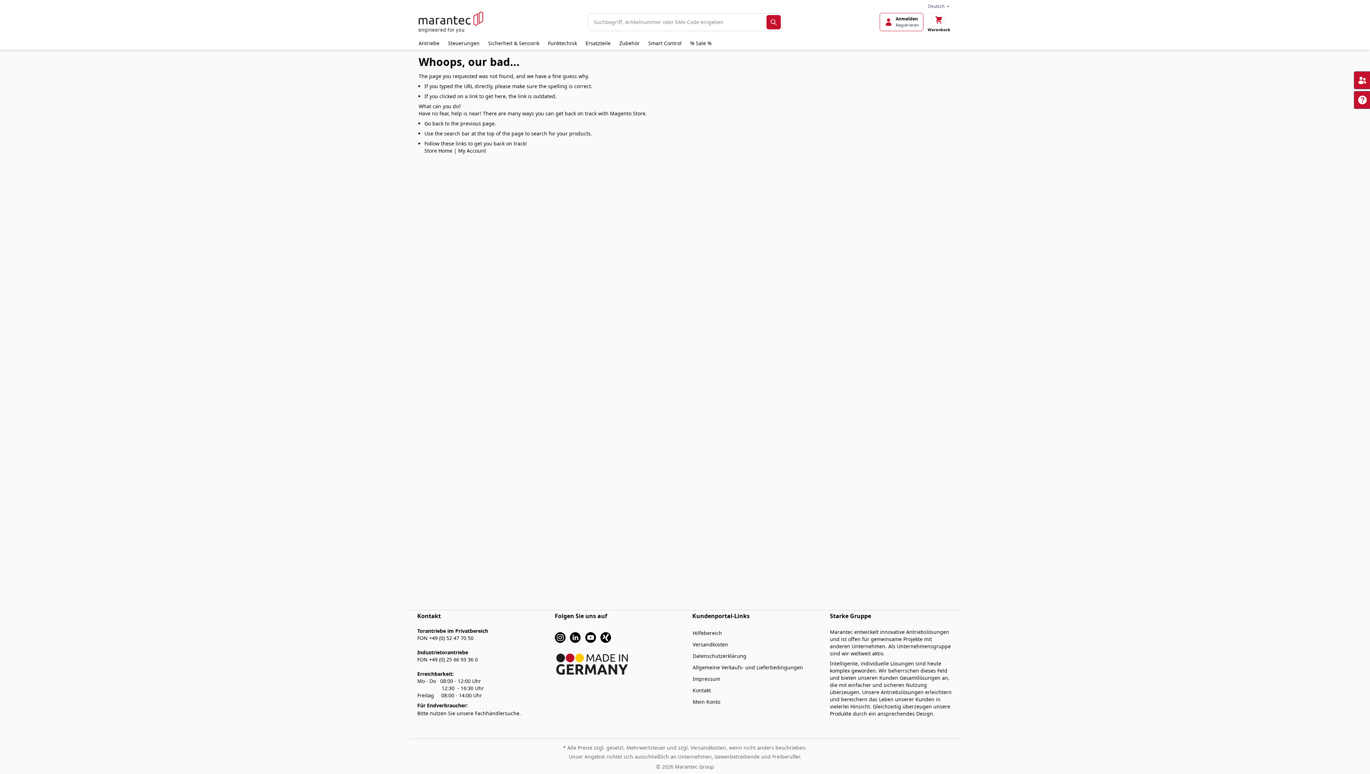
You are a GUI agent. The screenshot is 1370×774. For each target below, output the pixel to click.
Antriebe (429, 43)
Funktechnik (562, 43)
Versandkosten (710, 644)
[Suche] (773, 22)
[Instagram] (560, 637)
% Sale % (701, 43)
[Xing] (605, 637)
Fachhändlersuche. (498, 713)
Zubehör (629, 43)
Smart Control (665, 43)
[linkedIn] (575, 637)
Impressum (706, 678)
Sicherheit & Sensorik (513, 43)
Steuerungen (464, 43)
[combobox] (677, 22)
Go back (433, 123)
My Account (472, 150)
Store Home (438, 150)
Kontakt (702, 690)
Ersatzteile (598, 43)
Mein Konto (706, 701)
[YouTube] (590, 637)
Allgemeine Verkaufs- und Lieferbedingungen (748, 667)
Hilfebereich (707, 633)
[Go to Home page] (451, 22)
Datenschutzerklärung (719, 656)
